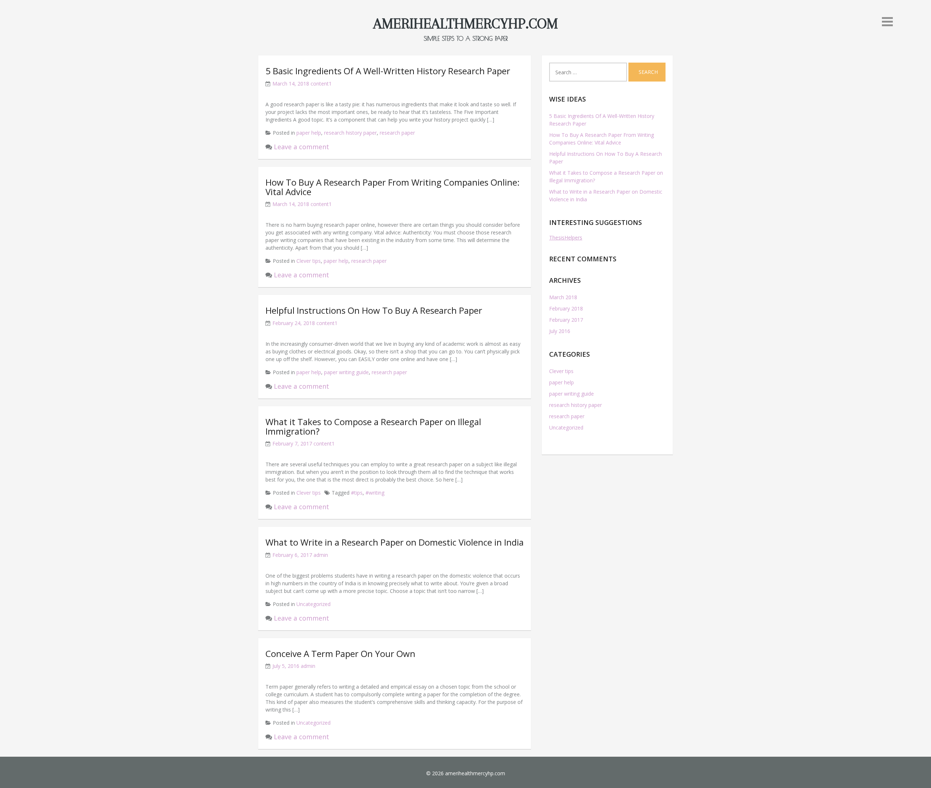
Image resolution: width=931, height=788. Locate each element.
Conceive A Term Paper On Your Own (340, 654)
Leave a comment (301, 146)
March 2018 (563, 297)
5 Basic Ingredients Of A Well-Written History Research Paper (387, 71)
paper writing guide (346, 372)
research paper (397, 132)
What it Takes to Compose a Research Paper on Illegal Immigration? (373, 426)
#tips (357, 492)
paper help (308, 132)
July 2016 (559, 331)
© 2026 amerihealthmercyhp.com (465, 773)
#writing (374, 492)
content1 (321, 83)
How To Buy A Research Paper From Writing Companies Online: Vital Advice (392, 187)
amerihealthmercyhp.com (465, 23)
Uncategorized (313, 604)
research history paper (350, 132)
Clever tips (308, 260)
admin (320, 554)
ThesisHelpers (565, 237)
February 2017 (566, 319)
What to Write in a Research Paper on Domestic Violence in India (394, 542)
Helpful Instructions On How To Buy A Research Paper (373, 310)
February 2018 (566, 308)
